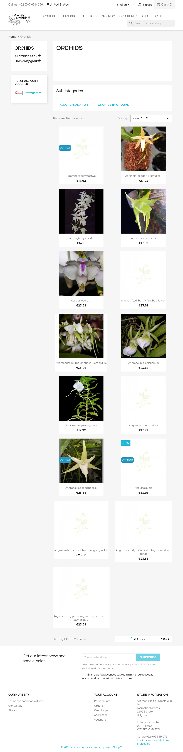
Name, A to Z (151, 118)
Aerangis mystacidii (81, 238)
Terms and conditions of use (25, 701)
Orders (98, 705)
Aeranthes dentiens (143, 238)
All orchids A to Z (26, 56)
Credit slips (101, 710)
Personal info (102, 701)
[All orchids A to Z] (74, 100)
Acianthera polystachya (81, 175)
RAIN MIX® (108, 16)
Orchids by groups (27, 61)
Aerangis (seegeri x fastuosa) (143, 175)
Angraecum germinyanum (81, 425)
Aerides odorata (81, 300)
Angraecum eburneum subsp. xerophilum (81, 363)
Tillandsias (68, 16)
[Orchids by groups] (113, 100)
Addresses (101, 715)
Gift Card (89, 16)
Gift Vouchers (32, 93)
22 (144, 638)
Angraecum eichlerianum (143, 363)
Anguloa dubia (143, 487)
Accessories (152, 16)
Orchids (48, 16)
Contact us (15, 705)
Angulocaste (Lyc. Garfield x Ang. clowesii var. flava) (143, 551)
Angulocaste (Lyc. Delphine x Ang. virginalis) (81, 550)
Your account (105, 695)
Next (166, 639)
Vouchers (100, 719)
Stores (12, 710)
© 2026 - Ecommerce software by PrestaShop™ (91, 747)
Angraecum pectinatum (143, 425)
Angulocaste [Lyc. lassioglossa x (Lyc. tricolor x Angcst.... (81, 617)
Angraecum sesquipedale (81, 487)
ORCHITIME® (128, 16)
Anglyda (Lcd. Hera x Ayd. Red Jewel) (143, 300)
